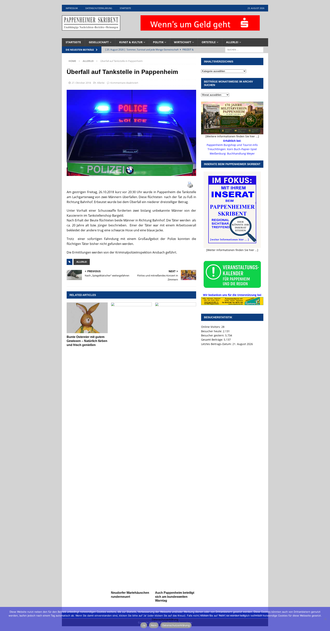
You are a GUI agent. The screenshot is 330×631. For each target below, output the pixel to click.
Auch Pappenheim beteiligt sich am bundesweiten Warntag (174, 596)
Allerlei (232, 42)
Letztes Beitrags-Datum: (216, 344)
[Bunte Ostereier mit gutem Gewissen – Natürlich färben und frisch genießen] (87, 317)
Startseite (125, 8)
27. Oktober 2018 (81, 82)
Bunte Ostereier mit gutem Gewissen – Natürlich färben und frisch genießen (87, 341)
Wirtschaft (182, 42)
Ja (143, 625)
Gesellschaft (99, 42)
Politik (158, 42)
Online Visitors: (211, 327)
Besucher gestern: (213, 335)
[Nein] (325, 619)
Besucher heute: (212, 331)
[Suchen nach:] (244, 49)
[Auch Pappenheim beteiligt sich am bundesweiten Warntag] (175, 445)
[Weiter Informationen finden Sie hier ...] (232, 250)
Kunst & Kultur (130, 42)
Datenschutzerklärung (98, 8)
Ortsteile (209, 42)
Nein (154, 625)
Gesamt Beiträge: (212, 339)
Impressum (72, 8)
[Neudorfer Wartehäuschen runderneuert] (131, 445)
